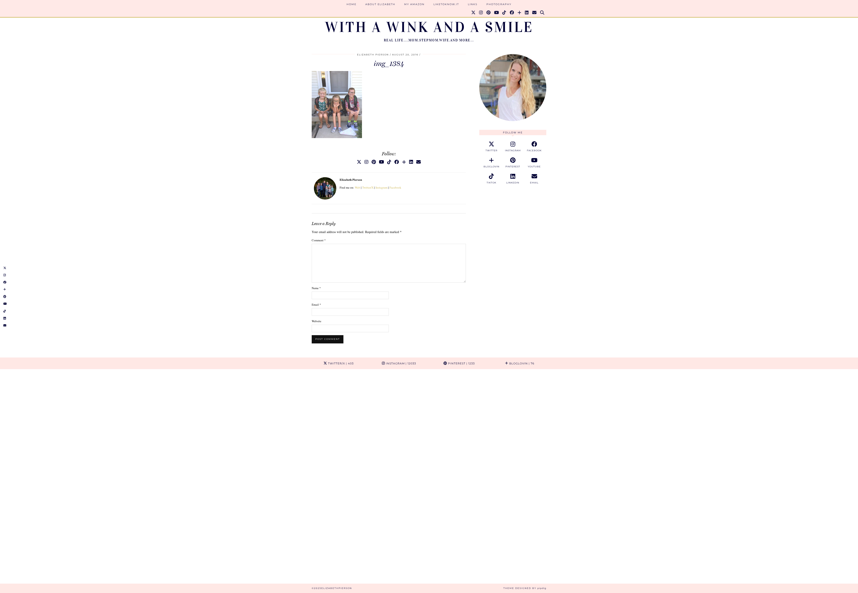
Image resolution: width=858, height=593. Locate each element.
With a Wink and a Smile (429, 27)
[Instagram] (481, 12)
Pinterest (461, 363)
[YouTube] (496, 12)
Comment (319, 240)
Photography (498, 4)
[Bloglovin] (519, 12)
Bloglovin (521, 363)
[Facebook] (512, 12)
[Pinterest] (488, 12)
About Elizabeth (380, 4)
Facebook (395, 187)
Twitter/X (368, 187)
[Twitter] (473, 12)
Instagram (381, 187)
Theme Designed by (524, 588)
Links (472, 4)
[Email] (534, 12)
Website (316, 321)
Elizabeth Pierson (373, 54)
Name (316, 288)
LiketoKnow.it (446, 4)
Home (351, 4)
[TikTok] (504, 12)
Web (357, 187)
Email (316, 305)
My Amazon (414, 4)
